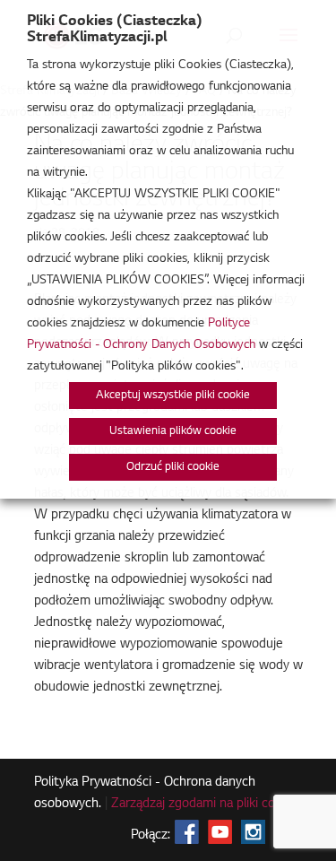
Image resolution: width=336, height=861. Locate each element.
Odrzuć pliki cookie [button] (173, 467)
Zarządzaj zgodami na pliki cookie (204, 804)
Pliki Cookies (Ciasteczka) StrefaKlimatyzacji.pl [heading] (114, 29)
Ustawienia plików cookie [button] (173, 431)
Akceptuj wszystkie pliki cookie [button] (173, 395)
